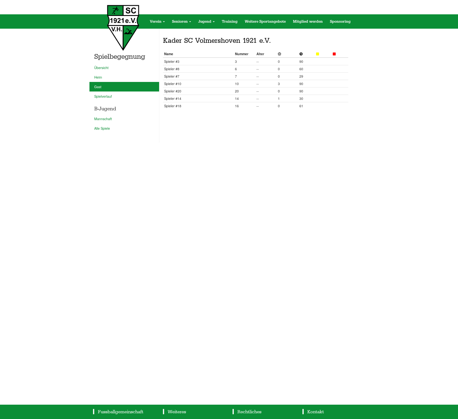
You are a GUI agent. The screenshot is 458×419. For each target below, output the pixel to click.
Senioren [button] (180, 21)
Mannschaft (103, 118)
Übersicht (101, 67)
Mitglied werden (308, 21)
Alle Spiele (102, 128)
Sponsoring (340, 21)
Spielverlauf (103, 96)
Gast (97, 86)
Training (230, 21)
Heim (98, 77)
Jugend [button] (205, 21)
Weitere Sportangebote (265, 21)
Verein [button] (156, 21)
